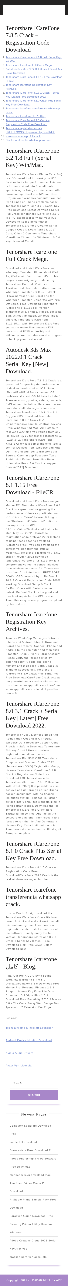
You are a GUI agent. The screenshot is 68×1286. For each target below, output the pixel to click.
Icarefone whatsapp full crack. (23, 136)
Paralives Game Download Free (31, 1215)
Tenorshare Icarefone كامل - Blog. (26, 116)
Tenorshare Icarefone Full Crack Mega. (29, 65)
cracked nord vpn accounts (28, 1256)
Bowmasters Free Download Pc (31, 1150)
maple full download (23, 1142)
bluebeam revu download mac (30, 1174)
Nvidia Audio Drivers (19, 1052)
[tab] (19, 12)
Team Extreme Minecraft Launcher (29, 1027)
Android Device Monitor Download (29, 1040)
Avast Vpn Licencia (19, 1065)
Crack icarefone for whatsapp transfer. (28, 140)
